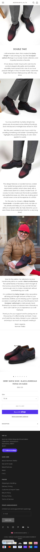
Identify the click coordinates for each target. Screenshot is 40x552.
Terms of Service (7, 499)
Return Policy (6, 493)
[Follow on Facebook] (3, 527)
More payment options (20, 416)
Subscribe (8, 520)
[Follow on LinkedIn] (28, 527)
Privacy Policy (6, 496)
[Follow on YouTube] (23, 527)
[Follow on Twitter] (8, 527)
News (4, 470)
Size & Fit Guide (7, 464)
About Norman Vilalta (9, 461)
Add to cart (20, 406)
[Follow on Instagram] (13, 527)
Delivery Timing (7, 486)
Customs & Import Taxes (10, 490)
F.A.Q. (4, 473)
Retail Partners (7, 467)
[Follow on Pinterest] (18, 527)
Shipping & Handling (9, 483)
